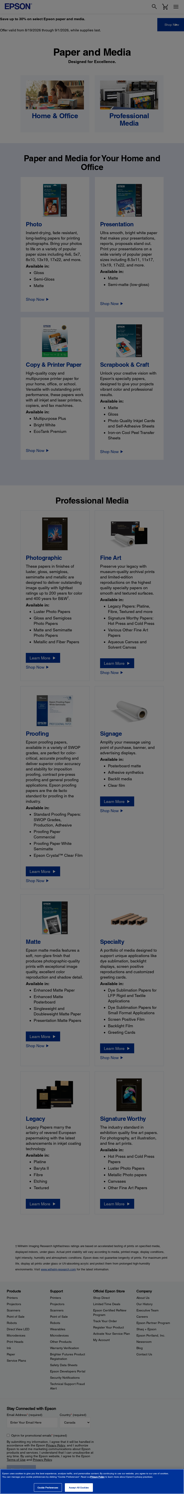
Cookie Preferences (47, 1487)
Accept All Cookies (79, 1487)
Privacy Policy (97, 1476)
